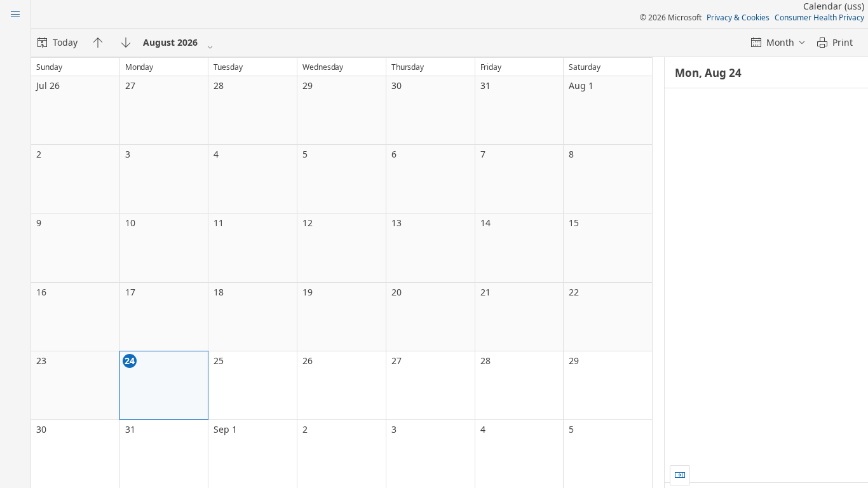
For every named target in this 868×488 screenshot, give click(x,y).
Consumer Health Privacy (819, 17)
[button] (680, 475)
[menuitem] (57, 42)
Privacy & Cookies (738, 17)
